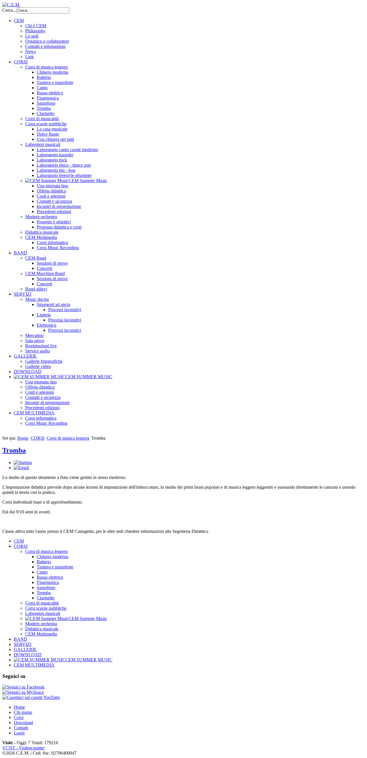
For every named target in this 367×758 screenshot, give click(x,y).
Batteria (44, 77)
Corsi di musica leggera (46, 67)
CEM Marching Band (45, 273)
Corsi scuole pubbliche (46, 123)
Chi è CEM (35, 25)
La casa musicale (52, 128)
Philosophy (35, 30)
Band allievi (36, 289)
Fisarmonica (48, 98)
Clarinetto (45, 113)
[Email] (21, 467)
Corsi (19, 717)
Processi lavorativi (64, 309)
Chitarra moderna (52, 72)
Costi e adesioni (51, 196)
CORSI (21, 61)
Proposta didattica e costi (59, 227)
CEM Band (35, 258)
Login (19, 732)
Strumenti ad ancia (53, 304)
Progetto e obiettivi (54, 221)
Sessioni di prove (52, 263)
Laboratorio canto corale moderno (67, 149)
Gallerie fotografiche (44, 361)
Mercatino (34, 335)
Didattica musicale (41, 232)
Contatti (21, 727)
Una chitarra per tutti (55, 139)
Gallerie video (38, 366)
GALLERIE (25, 356)
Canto (42, 87)
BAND (20, 252)
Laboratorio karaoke (55, 154)
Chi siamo (23, 712)
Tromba (44, 108)
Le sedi (31, 36)
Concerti (44, 268)
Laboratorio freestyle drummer (64, 175)
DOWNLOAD (28, 371)
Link (29, 56)
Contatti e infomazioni (45, 46)
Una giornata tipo (52, 185)
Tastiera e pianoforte (55, 82)
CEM (19, 20)
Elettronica (46, 325)
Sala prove (34, 340)
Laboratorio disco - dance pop (64, 165)
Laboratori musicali (42, 144)
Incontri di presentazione (59, 206)
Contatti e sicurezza (54, 201)
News (30, 51)
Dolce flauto (48, 134)
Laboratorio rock (52, 159)
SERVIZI (22, 294)
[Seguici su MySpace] (23, 692)
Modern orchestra (41, 216)
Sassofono (46, 103)
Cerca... (9, 10)
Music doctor (37, 299)
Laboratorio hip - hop (56, 170)
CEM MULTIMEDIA (34, 412)
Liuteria (44, 314)
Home (22, 438)
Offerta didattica (51, 190)
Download (23, 722)
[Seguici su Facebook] (23, 687)
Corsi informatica (52, 242)
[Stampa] (23, 462)
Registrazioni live (41, 345)
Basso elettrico (50, 92)
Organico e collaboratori (47, 41)
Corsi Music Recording (58, 247)
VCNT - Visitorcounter (23, 747)
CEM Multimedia (41, 237)
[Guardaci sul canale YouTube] (31, 697)
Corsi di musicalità (42, 118)
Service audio (37, 350)
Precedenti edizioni (54, 211)
